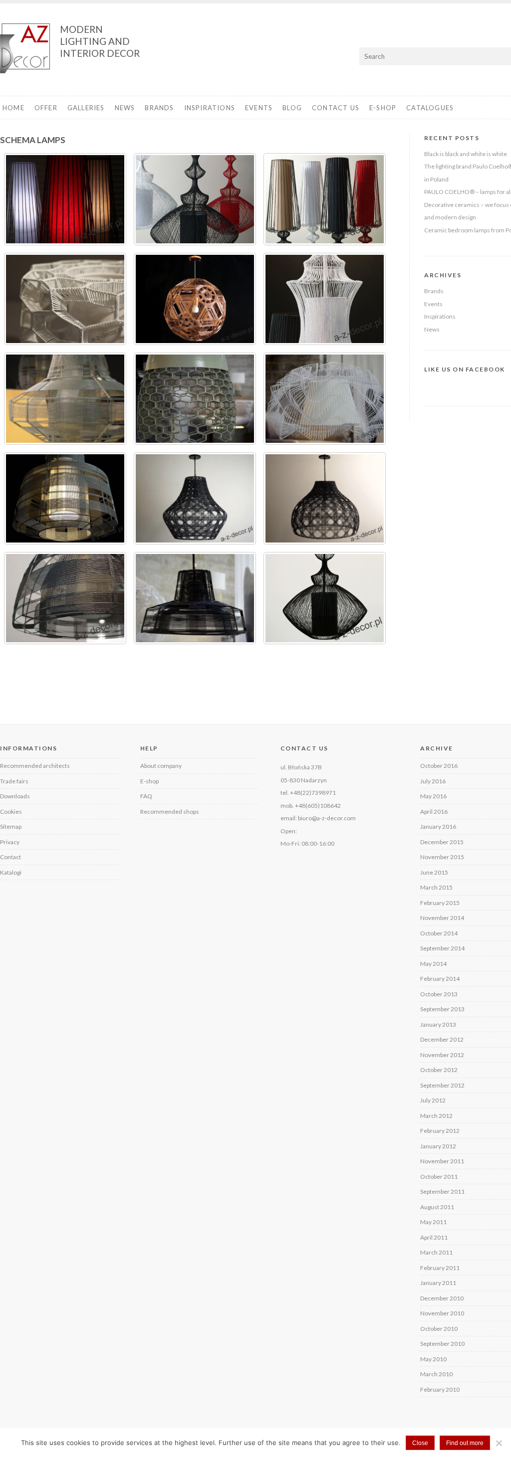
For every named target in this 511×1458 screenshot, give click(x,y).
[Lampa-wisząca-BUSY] (65, 498)
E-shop (382, 108)
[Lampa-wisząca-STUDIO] (65, 399)
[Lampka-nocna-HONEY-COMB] (65, 299)
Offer (45, 108)
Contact (10, 857)
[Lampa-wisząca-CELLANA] (324, 399)
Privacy (9, 842)
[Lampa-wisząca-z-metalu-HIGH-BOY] (195, 299)
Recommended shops (169, 811)
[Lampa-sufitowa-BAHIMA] (324, 498)
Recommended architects (35, 765)
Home (13, 108)
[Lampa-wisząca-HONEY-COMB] (195, 399)
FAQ (146, 796)
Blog (292, 108)
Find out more (465, 1443)
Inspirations (209, 108)
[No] (499, 1443)
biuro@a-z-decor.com (327, 818)
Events (258, 108)
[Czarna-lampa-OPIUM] (324, 598)
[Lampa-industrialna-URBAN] (65, 598)
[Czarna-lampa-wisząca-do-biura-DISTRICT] (195, 598)
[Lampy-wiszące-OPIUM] (195, 199)
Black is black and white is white (465, 154)
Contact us (335, 108)
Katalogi (10, 872)
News (125, 108)
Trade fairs (14, 781)
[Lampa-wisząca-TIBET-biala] (324, 299)
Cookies (11, 811)
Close (420, 1443)
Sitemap (10, 826)
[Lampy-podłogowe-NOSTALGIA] (324, 199)
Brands (159, 108)
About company (161, 765)
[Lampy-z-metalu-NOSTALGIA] (65, 199)
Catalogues (430, 108)
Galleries (86, 108)
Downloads (15, 796)
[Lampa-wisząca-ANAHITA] (195, 498)
